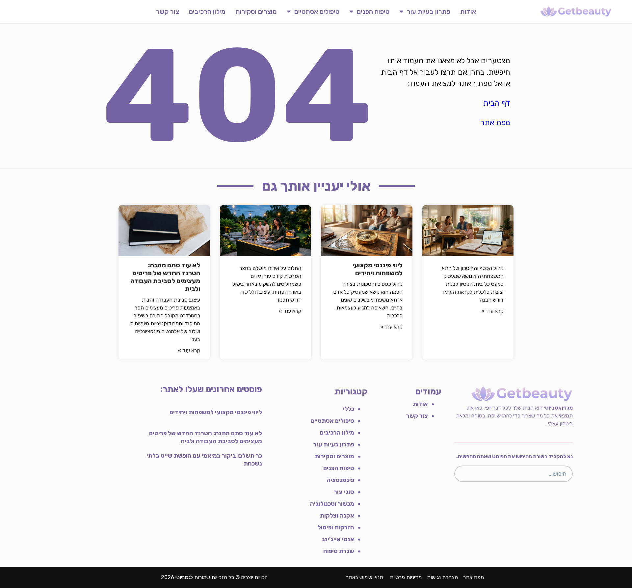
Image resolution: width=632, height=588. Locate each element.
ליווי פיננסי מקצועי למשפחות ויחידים (378, 269)
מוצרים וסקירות (256, 11)
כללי (348, 409)
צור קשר (167, 11)
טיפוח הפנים (373, 11)
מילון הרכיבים (207, 11)
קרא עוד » (492, 311)
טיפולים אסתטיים (316, 11)
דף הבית (496, 103)
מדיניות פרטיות (406, 577)
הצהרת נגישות (442, 577)
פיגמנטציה (340, 480)
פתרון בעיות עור (428, 11)
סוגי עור (344, 491)
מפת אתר (495, 122)
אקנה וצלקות (337, 515)
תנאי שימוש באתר (364, 577)
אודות (468, 11)
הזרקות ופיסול (336, 527)
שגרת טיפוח (338, 551)
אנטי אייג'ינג (338, 539)
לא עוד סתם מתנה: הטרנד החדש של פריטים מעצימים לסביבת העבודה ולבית (165, 277)
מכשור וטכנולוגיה (332, 503)
